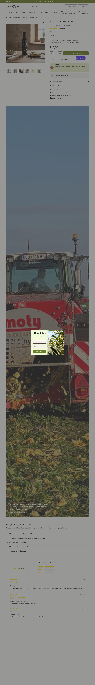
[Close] (62, 331)
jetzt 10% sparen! (39, 351)
